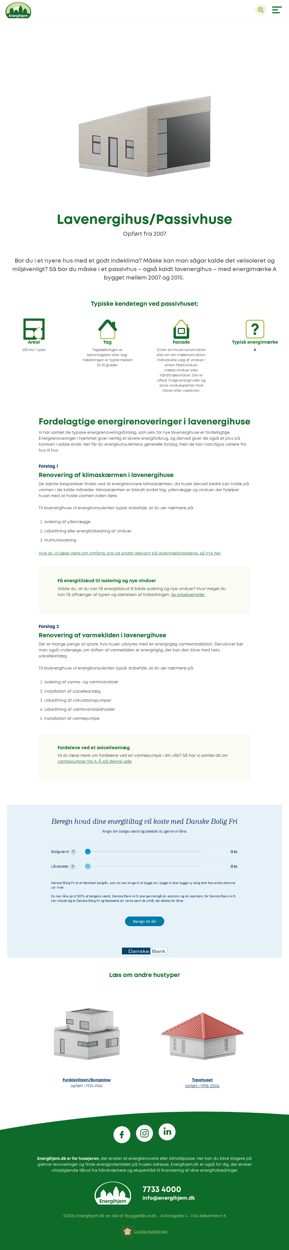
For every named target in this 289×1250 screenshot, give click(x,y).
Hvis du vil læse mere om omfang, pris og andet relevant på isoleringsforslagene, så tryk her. (130, 553)
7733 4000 (162, 1189)
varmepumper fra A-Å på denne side (95, 761)
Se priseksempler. (188, 595)
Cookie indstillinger (151, 1231)
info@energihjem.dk (169, 1198)
